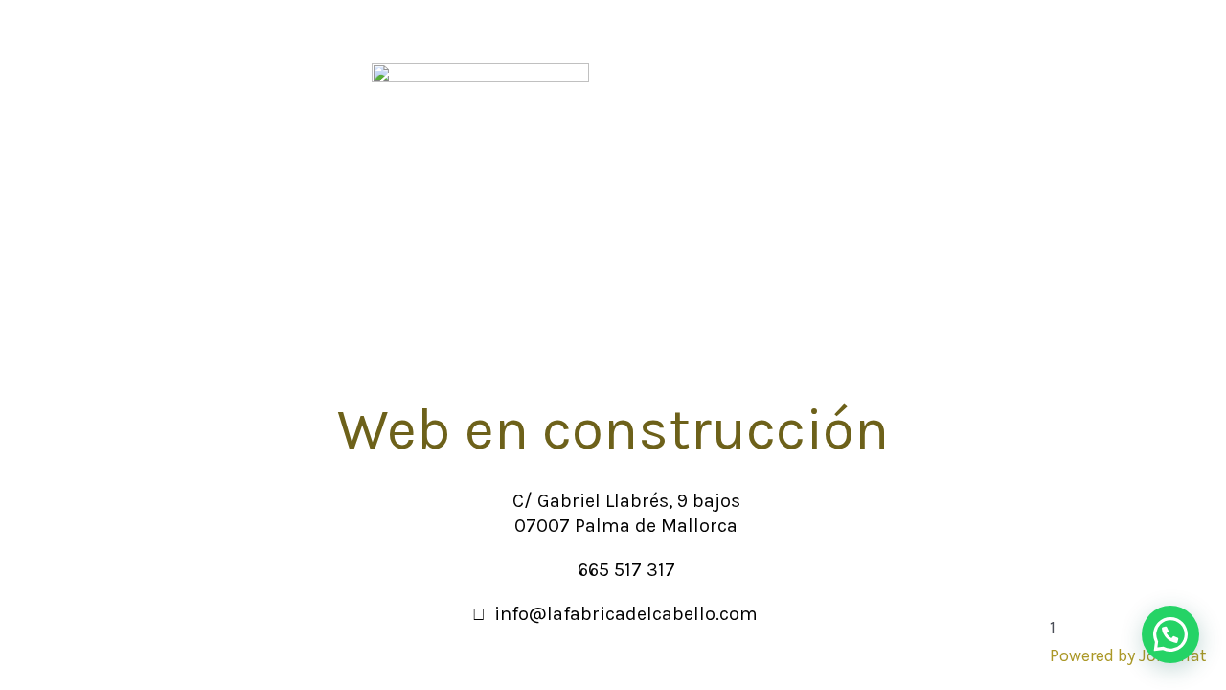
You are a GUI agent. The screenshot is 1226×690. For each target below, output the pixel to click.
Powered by (1128, 655)
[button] (1170, 634)
